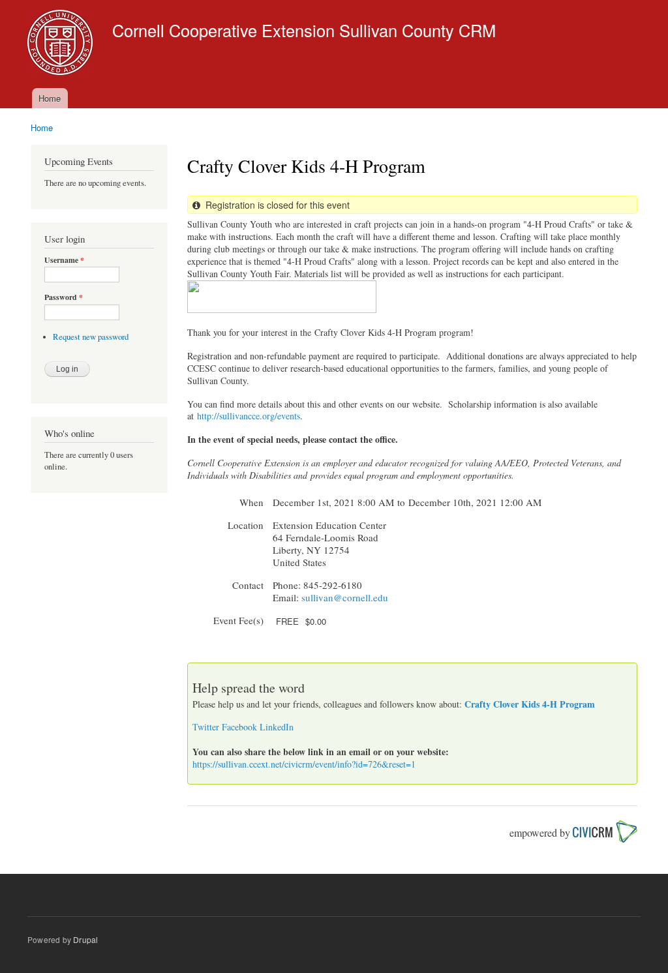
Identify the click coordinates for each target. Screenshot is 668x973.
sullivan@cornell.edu (344, 597)
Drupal (85, 939)
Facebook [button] (239, 727)
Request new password (91, 336)
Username (64, 260)
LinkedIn (277, 727)
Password (63, 297)
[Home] (61, 44)
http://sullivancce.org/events (248, 416)
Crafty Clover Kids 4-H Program (529, 704)
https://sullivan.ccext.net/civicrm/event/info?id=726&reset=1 (304, 764)
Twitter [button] (205, 727)
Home (49, 98)
